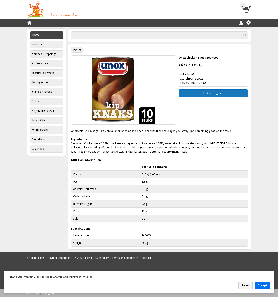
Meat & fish (39, 120)
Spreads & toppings (44, 54)
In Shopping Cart (213, 93)
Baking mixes (40, 82)
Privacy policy (81, 257)
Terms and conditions (125, 257)
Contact (146, 257)
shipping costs (194, 78)
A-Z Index (38, 148)
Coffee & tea (40, 63)
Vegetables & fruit (43, 111)
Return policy (101, 257)
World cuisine (40, 129)
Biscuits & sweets (43, 73)
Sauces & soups (42, 92)
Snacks (36, 101)
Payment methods (59, 257)
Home (36, 35)
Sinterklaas (38, 139)
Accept (262, 285)
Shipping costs (36, 257)
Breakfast (38, 44)
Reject (245, 285)
